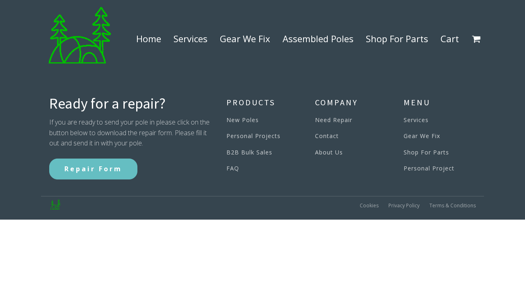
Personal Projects (253, 136)
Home (148, 38)
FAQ (232, 168)
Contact (327, 136)
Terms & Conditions (452, 205)
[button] (478, 38)
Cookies (369, 205)
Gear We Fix (245, 38)
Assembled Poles (318, 38)
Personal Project (429, 168)
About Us (329, 152)
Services (190, 38)
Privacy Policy (404, 205)
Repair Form (93, 168)
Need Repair (333, 120)
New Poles (242, 120)
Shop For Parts (397, 38)
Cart (450, 38)
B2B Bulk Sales (249, 152)
